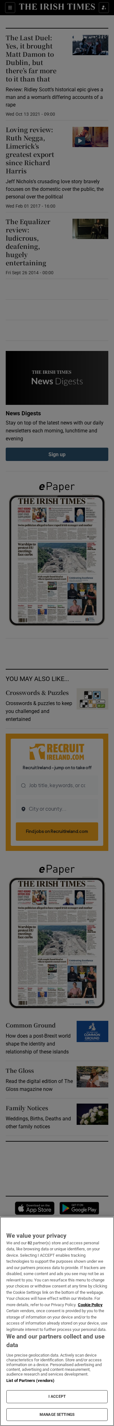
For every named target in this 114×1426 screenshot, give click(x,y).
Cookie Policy (90, 1304)
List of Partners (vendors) (30, 1380)
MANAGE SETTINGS (57, 1414)
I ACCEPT (57, 1396)
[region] (57, 1321)
